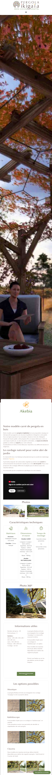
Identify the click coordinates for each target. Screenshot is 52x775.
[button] (26, 12)
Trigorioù (11, 458)
